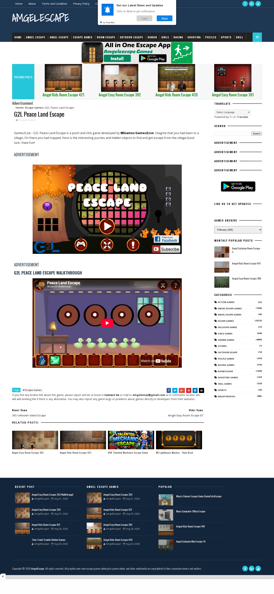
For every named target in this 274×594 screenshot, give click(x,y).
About (32, 3)
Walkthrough (226, 396)
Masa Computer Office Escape (190, 511)
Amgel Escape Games (230, 308)
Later (144, 18)
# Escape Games (32, 390)
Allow (164, 18)
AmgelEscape (40, 17)
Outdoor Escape (131, 37)
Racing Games (226, 365)
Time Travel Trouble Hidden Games (48, 540)
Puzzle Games (226, 358)
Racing (178, 37)
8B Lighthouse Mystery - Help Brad (174, 452)
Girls (165, 37)
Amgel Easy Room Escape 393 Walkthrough (52, 494)
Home (19, 3)
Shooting (194, 37)
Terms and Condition (54, 3)
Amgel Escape (35, 37)
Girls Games (225, 333)
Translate (242, 117)
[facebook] (245, 4)
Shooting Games (228, 377)
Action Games (226, 302)
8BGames (127, 133)
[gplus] (251, 4)
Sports (226, 37)
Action (19, 46)
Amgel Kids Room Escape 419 (246, 263)
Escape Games (82, 37)
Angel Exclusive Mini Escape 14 (190, 541)
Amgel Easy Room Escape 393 (28, 452)
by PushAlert (109, 22)
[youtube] (258, 4)
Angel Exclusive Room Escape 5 (246, 250)
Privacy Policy (81, 3)
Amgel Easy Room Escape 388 (246, 278)
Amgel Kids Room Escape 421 (75, 452)
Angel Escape (59, 37)
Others (222, 346)
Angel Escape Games (229, 314)
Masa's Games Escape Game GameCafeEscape (198, 496)
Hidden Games (226, 339)
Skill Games (225, 383)
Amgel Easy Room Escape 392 (117, 524)
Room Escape (106, 37)
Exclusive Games (227, 327)
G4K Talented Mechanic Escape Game (128, 452)
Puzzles (210, 37)
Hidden (152, 37)
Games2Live (145, 133)
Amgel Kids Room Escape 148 (190, 526)
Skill (239, 37)
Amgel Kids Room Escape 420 (117, 540)
